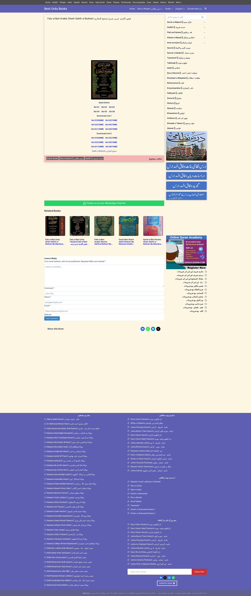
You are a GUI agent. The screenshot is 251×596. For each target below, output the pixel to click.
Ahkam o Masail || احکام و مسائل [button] (181, 37)
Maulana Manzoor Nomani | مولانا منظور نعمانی (65, 493)
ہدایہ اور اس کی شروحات (193, 282)
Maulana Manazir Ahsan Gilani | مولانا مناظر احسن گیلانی (69, 488)
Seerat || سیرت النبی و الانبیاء (178, 48)
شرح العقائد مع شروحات (194, 289)
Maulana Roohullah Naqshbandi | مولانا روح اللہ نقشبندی (69, 516)
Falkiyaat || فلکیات (175, 93)
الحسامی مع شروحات (195, 293)
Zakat (108, 2)
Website (47, 314)
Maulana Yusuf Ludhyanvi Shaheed (146, 481)
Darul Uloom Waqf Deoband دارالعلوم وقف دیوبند (151, 528)
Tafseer (62, 2)
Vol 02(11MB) (111, 120)
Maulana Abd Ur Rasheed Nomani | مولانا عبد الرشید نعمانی (70, 437)
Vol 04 (96, 111)
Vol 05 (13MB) (97, 129)
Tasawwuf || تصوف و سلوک (178, 58)
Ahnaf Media (136, 501)
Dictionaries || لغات (175, 83)
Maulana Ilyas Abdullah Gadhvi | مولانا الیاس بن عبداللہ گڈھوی (71, 474)
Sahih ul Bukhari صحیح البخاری (104, 151)
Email (47, 306)
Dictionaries (126, 2)
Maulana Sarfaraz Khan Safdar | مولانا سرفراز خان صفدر (69, 525)
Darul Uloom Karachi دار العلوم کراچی (146, 435)
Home (132, 8)
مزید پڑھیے (86, 593)
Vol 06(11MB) (111, 129)
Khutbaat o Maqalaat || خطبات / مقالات (183, 78)
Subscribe (199, 571)
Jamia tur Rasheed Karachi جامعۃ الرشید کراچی (150, 544)
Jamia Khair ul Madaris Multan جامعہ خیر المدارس (151, 564)
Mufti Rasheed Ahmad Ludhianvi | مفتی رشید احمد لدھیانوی (70, 576)
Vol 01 (96, 107)
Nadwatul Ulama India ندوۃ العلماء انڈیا (146, 451)
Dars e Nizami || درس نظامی (72, 158)
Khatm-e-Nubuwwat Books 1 (143, 509)
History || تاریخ (173, 103)
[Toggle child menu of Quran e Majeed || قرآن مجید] (204, 22)
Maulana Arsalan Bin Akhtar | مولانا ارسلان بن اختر (66, 451)
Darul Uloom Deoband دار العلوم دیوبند (146, 419)
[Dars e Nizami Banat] (186, 166)
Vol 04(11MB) (111, 124)
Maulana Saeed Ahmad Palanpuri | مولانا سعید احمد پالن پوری (71, 520)
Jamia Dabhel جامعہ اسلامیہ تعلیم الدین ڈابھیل (149, 470)
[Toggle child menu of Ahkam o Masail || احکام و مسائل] (204, 37)
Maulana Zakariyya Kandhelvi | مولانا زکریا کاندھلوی (67, 539)
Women (171, 2)
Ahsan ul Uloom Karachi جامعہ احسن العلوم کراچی (151, 459)
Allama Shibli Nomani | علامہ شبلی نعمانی (63, 419)
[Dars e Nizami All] (186, 146)
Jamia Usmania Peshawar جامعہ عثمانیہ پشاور (149, 462)
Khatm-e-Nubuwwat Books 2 (143, 513)
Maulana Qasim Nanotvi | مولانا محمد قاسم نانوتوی (66, 511)
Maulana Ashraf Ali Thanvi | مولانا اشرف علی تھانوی (67, 456)
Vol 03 (112, 107)
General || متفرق (174, 98)
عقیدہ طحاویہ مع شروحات (193, 307)
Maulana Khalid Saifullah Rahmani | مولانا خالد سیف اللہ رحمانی (71, 484)
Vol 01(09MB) (97, 120)
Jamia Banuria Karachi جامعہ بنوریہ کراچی (148, 556)
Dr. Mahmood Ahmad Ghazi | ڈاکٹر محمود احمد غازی (67, 424)
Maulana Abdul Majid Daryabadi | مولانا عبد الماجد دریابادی (69, 433)
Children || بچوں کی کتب (177, 118)
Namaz (84, 2)
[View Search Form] (206, 9)
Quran (47, 2)
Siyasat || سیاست (174, 108)
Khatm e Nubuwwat (139, 493)
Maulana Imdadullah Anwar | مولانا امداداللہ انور (65, 479)
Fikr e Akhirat (136, 497)
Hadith (55, 2)
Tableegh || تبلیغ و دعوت (177, 63)
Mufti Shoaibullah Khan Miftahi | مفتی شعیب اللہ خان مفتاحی (70, 580)
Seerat (156, 2)
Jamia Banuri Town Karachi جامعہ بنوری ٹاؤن (149, 536)
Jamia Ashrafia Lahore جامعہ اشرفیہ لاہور (148, 443)
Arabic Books (52, 158)
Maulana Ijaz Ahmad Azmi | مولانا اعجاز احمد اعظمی (67, 470)
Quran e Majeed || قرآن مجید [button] (179, 22)
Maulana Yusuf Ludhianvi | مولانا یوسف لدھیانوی (65, 497)
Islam (70, 2)
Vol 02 (104, 107)
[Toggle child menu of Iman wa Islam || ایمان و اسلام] (204, 42)
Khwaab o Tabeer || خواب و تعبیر (181, 123)
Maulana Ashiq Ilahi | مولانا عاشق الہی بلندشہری (66, 460)
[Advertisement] (104, 42)
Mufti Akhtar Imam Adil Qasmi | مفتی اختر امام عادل (67, 553)
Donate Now (194, 8)
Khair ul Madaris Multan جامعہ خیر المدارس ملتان (151, 455)
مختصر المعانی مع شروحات (192, 297)
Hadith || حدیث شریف (94, 158)
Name (47, 297)
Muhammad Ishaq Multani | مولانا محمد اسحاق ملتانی (68, 585)
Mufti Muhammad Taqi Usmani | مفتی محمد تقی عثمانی (68, 566)
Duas (149, 2)
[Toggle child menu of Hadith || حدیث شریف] (204, 27)
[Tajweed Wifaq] (186, 186)
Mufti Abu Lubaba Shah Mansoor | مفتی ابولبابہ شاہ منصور (70, 548)
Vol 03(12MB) (97, 124)
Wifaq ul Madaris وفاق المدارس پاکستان (147, 423)
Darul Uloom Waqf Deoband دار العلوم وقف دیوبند (151, 439)
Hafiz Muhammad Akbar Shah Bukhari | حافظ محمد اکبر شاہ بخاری (73, 428)
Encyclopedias (139, 2)
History (163, 2)
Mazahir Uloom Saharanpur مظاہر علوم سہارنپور (151, 466)
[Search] (202, 17)
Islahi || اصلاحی (173, 68)
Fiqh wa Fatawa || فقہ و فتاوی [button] (179, 32)
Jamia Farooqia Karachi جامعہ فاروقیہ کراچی (149, 427)
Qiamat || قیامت (174, 128)
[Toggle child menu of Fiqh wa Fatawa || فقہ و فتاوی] (204, 32)
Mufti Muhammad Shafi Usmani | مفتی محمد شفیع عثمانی (69, 562)
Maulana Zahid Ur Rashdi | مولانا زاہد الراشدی (65, 534)
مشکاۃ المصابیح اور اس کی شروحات (189, 279)
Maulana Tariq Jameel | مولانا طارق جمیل (63, 530)
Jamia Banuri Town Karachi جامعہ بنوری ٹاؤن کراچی (152, 431)
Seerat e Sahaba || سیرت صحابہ (180, 53)
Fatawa (116, 2)
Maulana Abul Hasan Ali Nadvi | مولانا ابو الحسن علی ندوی (69, 442)
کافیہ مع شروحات (196, 311)
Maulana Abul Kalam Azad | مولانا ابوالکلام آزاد (65, 447)
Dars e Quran (136, 485)
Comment (49, 288)
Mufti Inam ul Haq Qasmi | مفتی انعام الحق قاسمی (66, 557)
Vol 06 (112, 111)
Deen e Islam (136, 489)
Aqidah (77, 2)
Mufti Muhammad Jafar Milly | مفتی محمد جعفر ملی (67, 571)
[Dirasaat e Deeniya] (186, 176)
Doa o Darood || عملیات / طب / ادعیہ (182, 73)
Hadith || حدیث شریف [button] (176, 27)
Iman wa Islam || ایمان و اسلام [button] (179, 42)
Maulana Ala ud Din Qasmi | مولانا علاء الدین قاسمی (67, 465)
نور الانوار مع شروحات (194, 300)
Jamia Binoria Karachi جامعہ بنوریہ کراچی (148, 447)
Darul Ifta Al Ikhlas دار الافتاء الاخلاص (145, 552)
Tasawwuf (135, 505)
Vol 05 (104, 111)
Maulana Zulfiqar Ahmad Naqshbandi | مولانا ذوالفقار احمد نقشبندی (73, 543)
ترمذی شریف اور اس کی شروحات (190, 275)
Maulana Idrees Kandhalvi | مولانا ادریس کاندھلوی (66, 502)
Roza (91, 2)
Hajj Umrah (100, 2)
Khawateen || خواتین (176, 113)
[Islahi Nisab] (186, 196)
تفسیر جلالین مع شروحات (193, 286)
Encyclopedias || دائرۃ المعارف (180, 88)
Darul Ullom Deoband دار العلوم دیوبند (146, 524)
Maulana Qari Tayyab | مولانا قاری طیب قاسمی (65, 507)
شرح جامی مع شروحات (194, 304)
